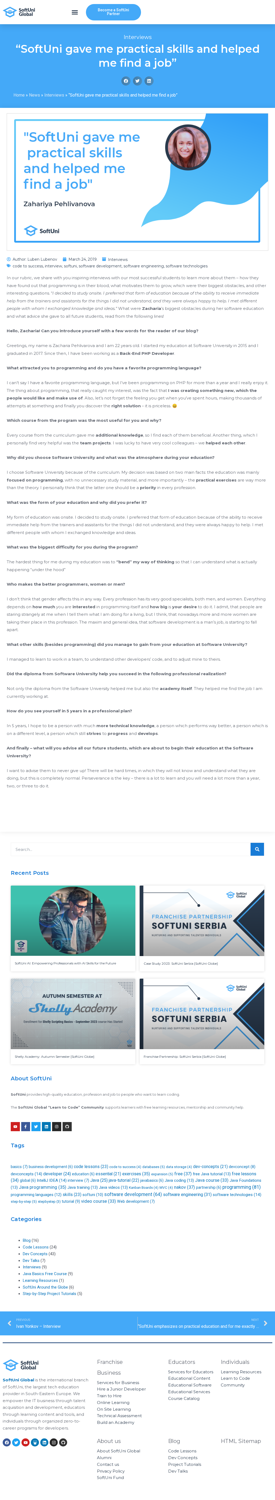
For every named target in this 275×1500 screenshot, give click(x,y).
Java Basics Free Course (45, 1273)
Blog (27, 1240)
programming (241, 1187)
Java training (82, 1187)
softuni (70, 266)
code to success (28, 266)
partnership (208, 1187)
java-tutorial (124, 1180)
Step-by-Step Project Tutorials (49, 1293)
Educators (181, 1362)
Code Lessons (36, 1247)
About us (109, 1441)
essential (108, 1173)
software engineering (144, 266)
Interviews (138, 37)
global (28, 1180)
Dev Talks (31, 1260)
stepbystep (49, 1202)
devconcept (242, 1167)
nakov (184, 1187)
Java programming (42, 1187)
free (183, 1173)
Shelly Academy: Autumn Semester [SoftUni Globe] (54, 1057)
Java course (212, 1180)
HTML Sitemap (241, 1441)
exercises (136, 1173)
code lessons (91, 1166)
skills (72, 1194)
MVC (166, 1188)
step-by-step (24, 1201)
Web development (136, 1201)
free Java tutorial (212, 1174)
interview (53, 266)
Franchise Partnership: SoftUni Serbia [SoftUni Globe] (185, 1057)
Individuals (235, 1362)
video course (98, 1201)
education (83, 1174)
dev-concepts (210, 1166)
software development (100, 266)
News (34, 95)
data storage (179, 1167)
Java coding (179, 1180)
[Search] (257, 849)
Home (19, 95)
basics (19, 1167)
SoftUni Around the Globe (45, 1287)
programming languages (36, 1194)
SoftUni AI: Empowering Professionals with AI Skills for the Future (65, 963)
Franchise (110, 1362)
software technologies (187, 266)
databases (153, 1167)
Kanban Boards (143, 1188)
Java (99, 1180)
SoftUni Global (18, 1379)
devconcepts (26, 1174)
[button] (75, 12)
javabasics (152, 1180)
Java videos (113, 1187)
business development (51, 1167)
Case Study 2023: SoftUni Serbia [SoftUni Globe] (181, 963)
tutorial (71, 1201)
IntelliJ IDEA (52, 1180)
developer (57, 1173)
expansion (162, 1174)
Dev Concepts (35, 1253)
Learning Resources (40, 1280)
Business (109, 1373)
